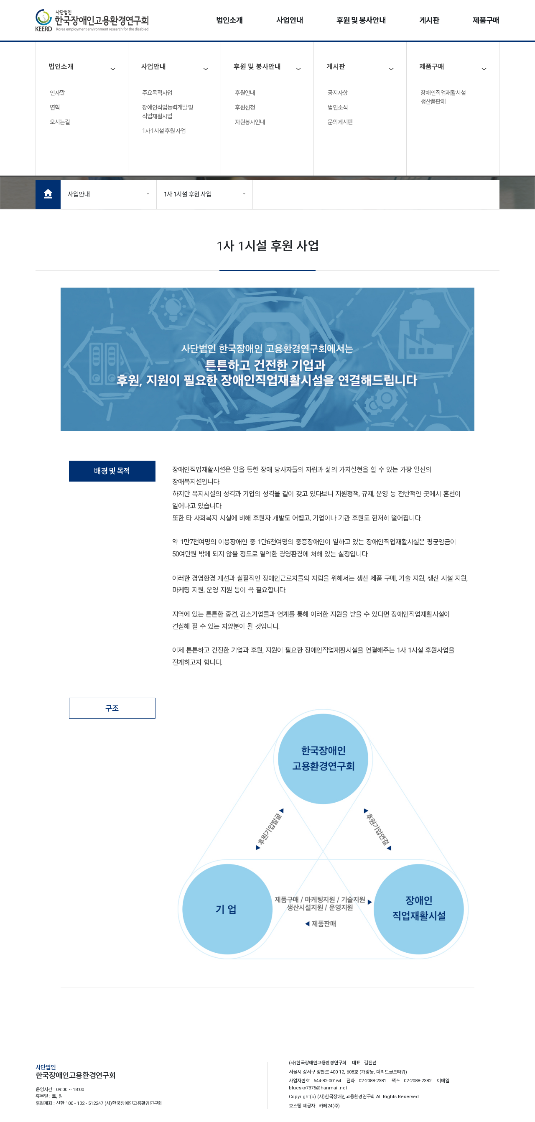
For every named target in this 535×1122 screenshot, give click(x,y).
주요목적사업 (157, 92)
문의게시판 (340, 122)
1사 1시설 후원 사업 (164, 131)
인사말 (57, 92)
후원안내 (245, 92)
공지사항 (338, 92)
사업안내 (78, 194)
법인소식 (338, 107)
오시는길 (60, 122)
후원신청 (245, 107)
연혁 (55, 107)
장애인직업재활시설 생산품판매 (443, 97)
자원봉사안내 (250, 122)
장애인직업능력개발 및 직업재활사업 (167, 112)
